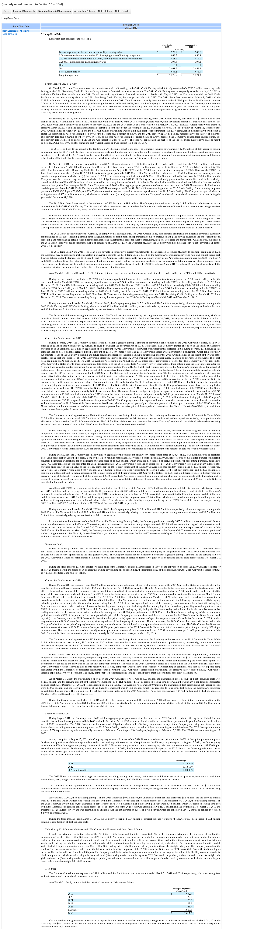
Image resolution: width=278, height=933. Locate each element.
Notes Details (122, 11)
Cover (6, 11)
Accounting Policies (84, 11)
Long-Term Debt (9, 34)
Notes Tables (105, 11)
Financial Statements (24, 11)
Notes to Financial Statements (54, 11)
